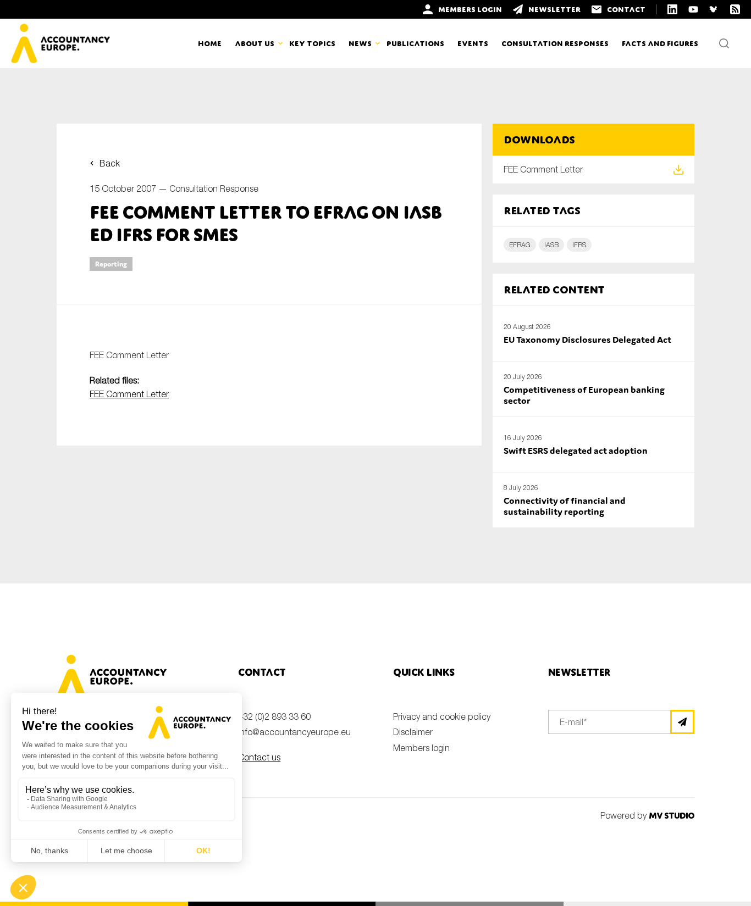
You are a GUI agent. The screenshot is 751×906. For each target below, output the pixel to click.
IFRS (579, 245)
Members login (421, 748)
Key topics (312, 43)
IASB (551, 245)
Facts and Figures (660, 43)
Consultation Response (213, 188)
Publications (415, 43)
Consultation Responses (555, 43)
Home (210, 43)
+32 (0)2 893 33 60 (274, 716)
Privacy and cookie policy (441, 716)
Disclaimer (413, 732)
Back (110, 163)
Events (472, 43)
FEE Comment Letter (129, 394)
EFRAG (520, 245)
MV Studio (671, 815)
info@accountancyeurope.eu (294, 732)
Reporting (111, 264)
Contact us (259, 757)
